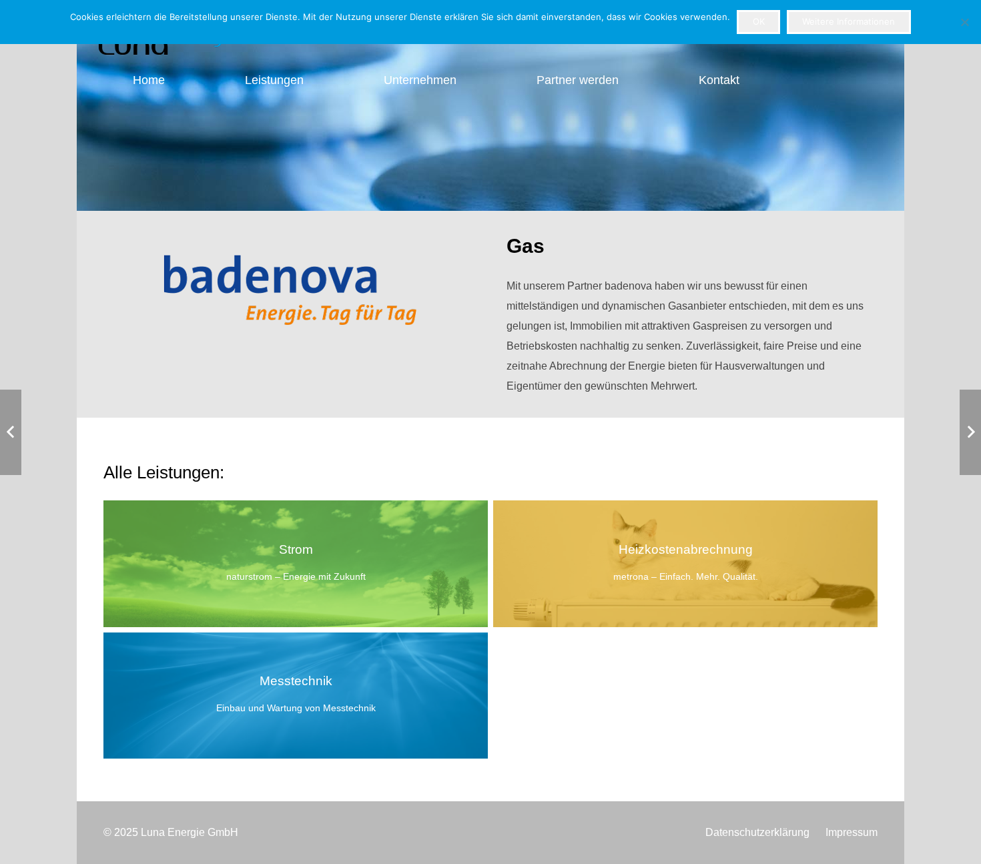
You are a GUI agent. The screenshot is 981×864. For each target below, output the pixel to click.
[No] (964, 22)
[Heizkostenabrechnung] (685, 563)
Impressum (852, 832)
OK (759, 21)
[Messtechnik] (295, 695)
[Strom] (295, 563)
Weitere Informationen (848, 21)
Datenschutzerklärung (757, 832)
